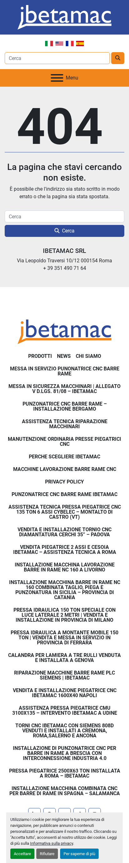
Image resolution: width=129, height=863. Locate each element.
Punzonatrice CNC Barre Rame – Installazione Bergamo (65, 406)
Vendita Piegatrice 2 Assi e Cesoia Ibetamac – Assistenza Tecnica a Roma (64, 549)
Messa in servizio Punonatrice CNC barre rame (64, 371)
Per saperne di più (79, 853)
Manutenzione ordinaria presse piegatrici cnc (64, 441)
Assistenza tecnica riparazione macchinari (64, 423)
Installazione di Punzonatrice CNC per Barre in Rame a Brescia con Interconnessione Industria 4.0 (64, 753)
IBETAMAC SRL (64, 250)
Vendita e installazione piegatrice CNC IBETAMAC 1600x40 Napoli (64, 692)
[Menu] (57, 78)
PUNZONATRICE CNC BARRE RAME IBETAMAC (64, 494)
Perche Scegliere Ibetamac (64, 457)
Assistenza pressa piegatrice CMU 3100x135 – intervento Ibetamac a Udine (64, 710)
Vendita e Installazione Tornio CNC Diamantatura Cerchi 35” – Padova (64, 532)
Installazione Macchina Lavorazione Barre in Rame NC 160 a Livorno (65, 567)
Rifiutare (47, 853)
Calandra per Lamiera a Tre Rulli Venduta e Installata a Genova (64, 657)
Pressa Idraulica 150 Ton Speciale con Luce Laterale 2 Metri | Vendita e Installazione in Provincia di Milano (64, 615)
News (64, 356)
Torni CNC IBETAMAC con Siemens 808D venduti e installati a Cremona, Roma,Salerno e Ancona (64, 731)
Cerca (68, 231)
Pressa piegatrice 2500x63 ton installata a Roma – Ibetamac (64, 773)
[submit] (117, 58)
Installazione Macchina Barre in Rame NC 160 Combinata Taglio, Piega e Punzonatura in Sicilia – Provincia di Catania (64, 589)
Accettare (22, 853)
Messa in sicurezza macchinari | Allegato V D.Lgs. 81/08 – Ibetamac (64, 388)
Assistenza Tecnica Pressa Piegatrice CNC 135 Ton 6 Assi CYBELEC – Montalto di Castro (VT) (64, 512)
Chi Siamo (88, 356)
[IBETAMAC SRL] (64, 331)
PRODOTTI (40, 356)
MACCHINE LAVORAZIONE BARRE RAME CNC (64, 469)
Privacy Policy (64, 482)
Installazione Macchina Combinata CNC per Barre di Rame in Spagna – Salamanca (64, 790)
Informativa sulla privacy (51, 843)
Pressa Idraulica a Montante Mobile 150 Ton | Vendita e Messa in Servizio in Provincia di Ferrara (64, 638)
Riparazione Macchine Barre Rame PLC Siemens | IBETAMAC (64, 675)
